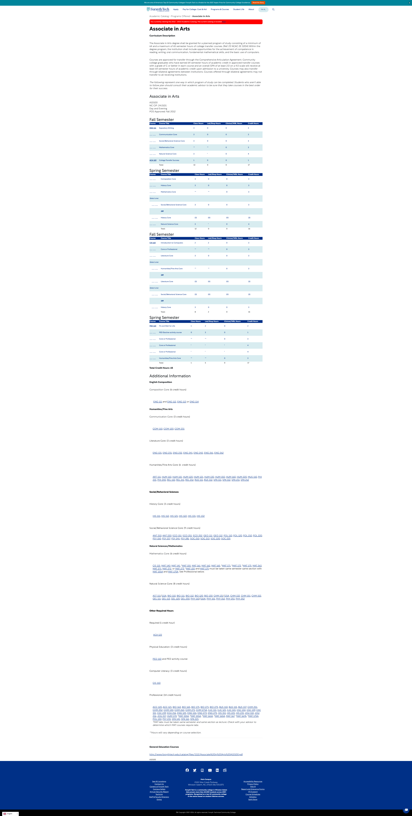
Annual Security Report (159, 792)
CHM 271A (201, 710)
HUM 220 (242, 477)
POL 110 (228, 536)
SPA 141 (176, 719)
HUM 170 (172, 716)
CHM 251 (252, 707)
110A (203, 599)
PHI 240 (161, 480)
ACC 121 (167, 707)
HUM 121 (198, 477)
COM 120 (168, 429)
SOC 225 (225, 539)
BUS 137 (242, 707)
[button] (263, 9)
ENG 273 (202, 713)
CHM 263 (179, 710)
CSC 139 (251, 710)
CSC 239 (161, 713)
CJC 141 (231, 710)
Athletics (252, 797)
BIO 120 (199, 596)
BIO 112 (190, 596)
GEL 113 (166, 599)
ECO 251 (187, 536)
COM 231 (179, 429)
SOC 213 (205, 539)
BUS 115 (233, 707)
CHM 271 (190, 710)
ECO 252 (197, 536)
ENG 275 (212, 713)
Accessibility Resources (253, 781)
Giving (159, 800)
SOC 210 (194, 539)
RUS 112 (208, 480)
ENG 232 (177, 453)
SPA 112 (226, 480)
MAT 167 (230, 716)
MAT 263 (257, 566)
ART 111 (157, 477)
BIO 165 (186, 707)
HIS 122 (183, 516)
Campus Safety (159, 789)
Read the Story (258, 3)
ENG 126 (191, 713)
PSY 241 (175, 539)
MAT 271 (157, 569)
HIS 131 (192, 516)
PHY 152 (220, 599)
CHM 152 (256, 596)
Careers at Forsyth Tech (159, 787)
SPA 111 (217, 480)
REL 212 (189, 480)
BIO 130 (208, 596)
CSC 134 (241, 710)
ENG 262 (219, 453)
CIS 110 (153, 243)
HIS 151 (222, 713)
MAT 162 (205, 566)
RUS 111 (199, 480)
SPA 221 (194, 719)
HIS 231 (240, 713)
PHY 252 (240, 599)
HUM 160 (231, 477)
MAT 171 (226, 566)
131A (226, 596)
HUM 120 (188, 477)
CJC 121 (221, 710)
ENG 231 (167, 453)
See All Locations (159, 781)
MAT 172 (236, 566)
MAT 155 (186, 566)
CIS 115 (156, 566)
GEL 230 (185, 599)
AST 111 (157, 596)
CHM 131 (218, 596)
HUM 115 (177, 477)
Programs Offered (180, 16)
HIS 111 (156, 516)
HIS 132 (201, 516)
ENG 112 (171, 402)
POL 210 (247, 536)
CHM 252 (158, 710)
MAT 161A (208, 716)
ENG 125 (181, 713)
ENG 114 (194, 402)
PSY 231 (167, 719)
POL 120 (237, 536)
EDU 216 (171, 713)
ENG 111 (153, 128)
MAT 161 (196, 566)
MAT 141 (175, 566)
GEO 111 (207, 536)
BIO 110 (171, 596)
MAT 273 (179, 569)
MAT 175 (247, 566)
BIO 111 (181, 596)
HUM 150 (220, 477)
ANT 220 (166, 536)
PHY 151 (211, 599)
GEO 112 (218, 536)
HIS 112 (165, 516)
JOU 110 (249, 713)
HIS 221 (231, 713)
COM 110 (157, 429)
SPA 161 (185, 719)
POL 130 (157, 719)
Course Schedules (253, 794)
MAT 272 (166, 569)
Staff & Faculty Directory (159, 797)
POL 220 (257, 536)
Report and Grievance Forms (252, 789)
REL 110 (171, 480)
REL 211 (180, 480)
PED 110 (153, 326)
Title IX (253, 787)
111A (164, 596)
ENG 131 (157, 453)
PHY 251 (230, 599)
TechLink (159, 794)
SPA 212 (245, 480)
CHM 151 (245, 596)
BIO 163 (177, 707)
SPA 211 (236, 480)
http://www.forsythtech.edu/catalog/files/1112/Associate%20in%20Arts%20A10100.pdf (196, 754)
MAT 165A (220, 716)
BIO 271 (205, 707)
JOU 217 (161, 716)
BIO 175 (195, 707)
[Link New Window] (187, 770)
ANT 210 (157, 536)
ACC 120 (157, 707)
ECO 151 (177, 536)
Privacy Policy (252, 784)
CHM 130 (168, 710)
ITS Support (253, 792)
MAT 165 (215, 566)
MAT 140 (165, 566)
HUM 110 (166, 477)
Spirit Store (252, 800)
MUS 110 (252, 477)
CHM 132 (235, 596)
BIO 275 (214, 707)
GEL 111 (157, 599)
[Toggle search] (273, 9)
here (224, 22)
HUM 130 (209, 477)
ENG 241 (187, 453)
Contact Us (159, 784)
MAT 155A (158, 572)
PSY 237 (166, 539)
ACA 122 (153, 160)
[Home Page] (158, 9)
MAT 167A (241, 716)
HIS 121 (174, 516)
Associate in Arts (201, 16)
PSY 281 (185, 539)
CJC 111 (212, 710)
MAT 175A (173, 572)
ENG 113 (181, 402)
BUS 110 (223, 707)
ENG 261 (208, 453)
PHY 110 (195, 599)
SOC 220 (215, 539)
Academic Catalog (159, 16)
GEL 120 (175, 599)
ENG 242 (198, 453)
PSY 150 (157, 539)
